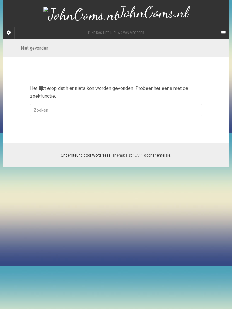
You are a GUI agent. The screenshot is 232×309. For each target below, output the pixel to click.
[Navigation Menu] (223, 33)
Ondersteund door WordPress (86, 155)
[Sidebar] (9, 33)
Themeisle (161, 155)
